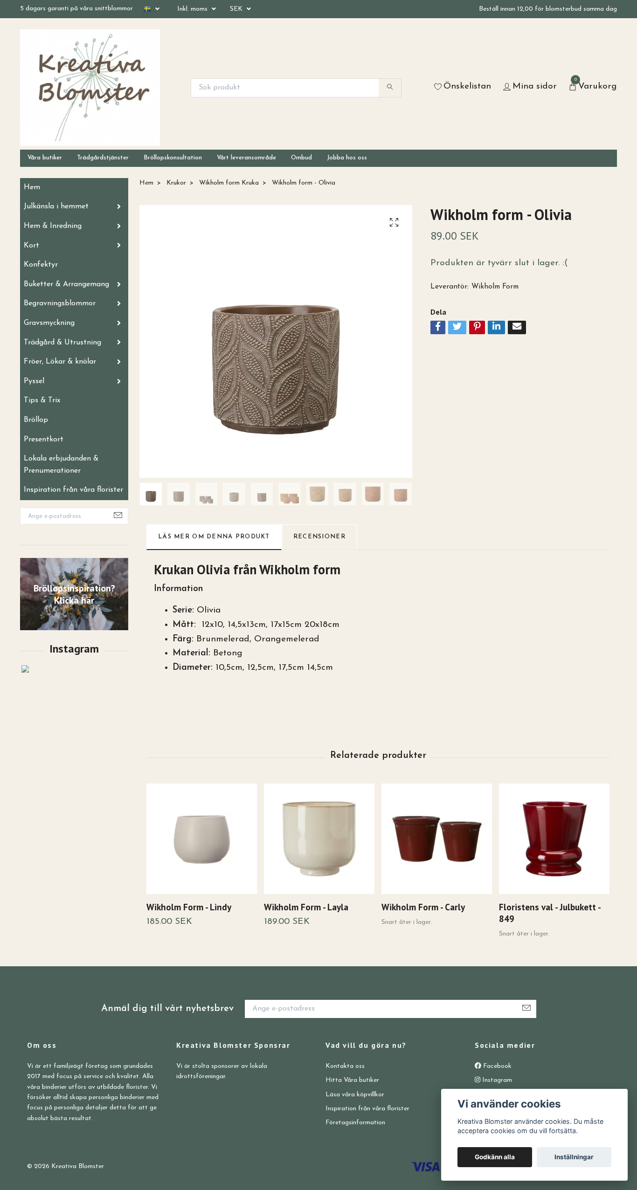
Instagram (496, 1080)
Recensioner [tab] (319, 537)
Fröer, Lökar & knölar (60, 361)
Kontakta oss (345, 1066)
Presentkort (43, 439)
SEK (237, 9)
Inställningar (574, 1157)
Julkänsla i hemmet (56, 206)
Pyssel (34, 381)
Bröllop (36, 420)
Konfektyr (41, 264)
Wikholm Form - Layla (306, 907)
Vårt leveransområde (246, 158)
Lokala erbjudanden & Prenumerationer (61, 465)
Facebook (496, 1066)
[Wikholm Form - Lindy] (201, 839)
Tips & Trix (42, 400)
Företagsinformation (355, 1122)
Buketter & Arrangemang (66, 284)
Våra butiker (45, 158)
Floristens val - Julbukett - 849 (549, 912)
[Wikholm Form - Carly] (436, 839)
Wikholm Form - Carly (423, 907)
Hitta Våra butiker (352, 1080)
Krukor (176, 182)
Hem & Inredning (53, 226)
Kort (31, 245)
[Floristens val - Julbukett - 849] (554, 839)
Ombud (301, 158)
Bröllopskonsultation (173, 158)
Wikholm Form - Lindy (188, 907)
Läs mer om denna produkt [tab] (214, 537)
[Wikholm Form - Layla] (319, 839)
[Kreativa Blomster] (90, 87)
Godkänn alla (495, 1157)
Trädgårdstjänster (103, 158)
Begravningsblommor (60, 303)
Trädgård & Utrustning (62, 342)
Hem (32, 187)
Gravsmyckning (49, 323)
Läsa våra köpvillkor (354, 1094)
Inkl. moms (193, 9)
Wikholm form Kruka (229, 182)
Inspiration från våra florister (73, 490)
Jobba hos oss (347, 158)
